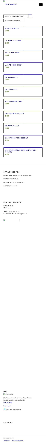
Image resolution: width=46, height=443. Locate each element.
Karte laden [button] (6, 406)
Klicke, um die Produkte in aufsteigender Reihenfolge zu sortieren (30, 16)
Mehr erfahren (7, 402)
